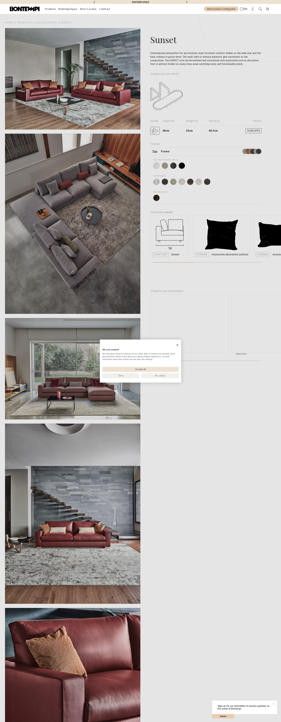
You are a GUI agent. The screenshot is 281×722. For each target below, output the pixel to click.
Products (50, 9)
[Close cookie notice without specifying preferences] (177, 345)
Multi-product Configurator (221, 8)
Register (223, 716)
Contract (104, 9)
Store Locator (88, 9)
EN (245, 9)
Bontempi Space (140, 2)
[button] (94, 2)
